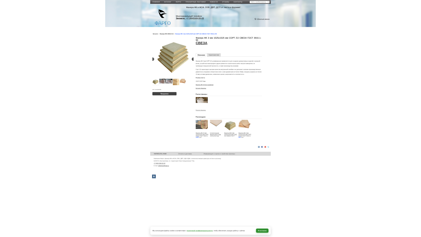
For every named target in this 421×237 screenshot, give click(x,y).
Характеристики (214, 55)
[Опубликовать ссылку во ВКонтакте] (259, 147)
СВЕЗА (201, 43)
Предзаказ (165, 94)
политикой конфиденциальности (200, 231)
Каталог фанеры (201, 88)
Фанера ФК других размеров (204, 85)
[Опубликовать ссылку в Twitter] (268, 147)
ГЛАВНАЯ (156, 2)
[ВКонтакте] (154, 176)
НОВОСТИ (214, 2)
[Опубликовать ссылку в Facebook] (262, 147)
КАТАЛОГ (167, 2)
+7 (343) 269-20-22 (159, 163)
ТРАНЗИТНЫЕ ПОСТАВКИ (196, 2)
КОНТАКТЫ (238, 2)
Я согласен (262, 231)
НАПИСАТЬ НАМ (160, 154)
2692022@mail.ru (163, 166)
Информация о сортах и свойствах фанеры (219, 154)
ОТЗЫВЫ (225, 2)
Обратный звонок (263, 19)
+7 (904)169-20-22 (195, 18)
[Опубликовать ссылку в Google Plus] (265, 147)
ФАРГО (178, 2)
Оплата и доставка (185, 154)
